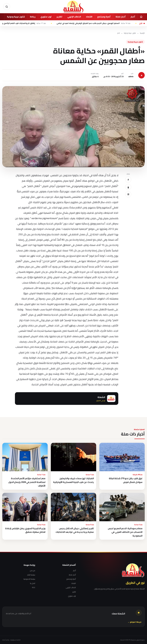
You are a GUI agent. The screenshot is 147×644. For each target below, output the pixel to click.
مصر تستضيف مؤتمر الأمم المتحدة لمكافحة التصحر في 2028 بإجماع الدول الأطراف (26, 482)
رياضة (32, 17)
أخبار (133, 17)
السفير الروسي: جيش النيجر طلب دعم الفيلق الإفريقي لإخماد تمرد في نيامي (109, 23)
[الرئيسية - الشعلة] (73, 6)
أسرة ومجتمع (104, 17)
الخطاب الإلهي (74, 17)
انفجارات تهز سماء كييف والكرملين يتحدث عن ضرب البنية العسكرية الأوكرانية (73, 480)
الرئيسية (142, 33)
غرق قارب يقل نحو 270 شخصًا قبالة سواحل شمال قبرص (125, 480)
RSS (33, 587)
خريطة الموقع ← (134, 622)
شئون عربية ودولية (16, 17)
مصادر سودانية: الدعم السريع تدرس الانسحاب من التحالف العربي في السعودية (125, 532)
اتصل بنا (32, 583)
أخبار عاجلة (121, 17)
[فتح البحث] (6, 6)
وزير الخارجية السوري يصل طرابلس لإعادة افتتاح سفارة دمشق (25, 530)
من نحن (32, 570)
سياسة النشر (31, 574)
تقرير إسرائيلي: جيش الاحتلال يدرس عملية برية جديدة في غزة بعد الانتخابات (75, 530)
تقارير (59, 17)
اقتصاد (89, 17)
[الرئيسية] (141, 16)
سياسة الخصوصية (29, 579)
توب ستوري (46, 17)
